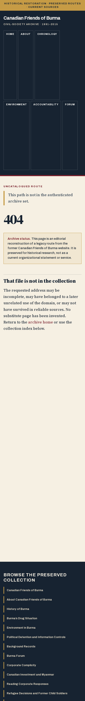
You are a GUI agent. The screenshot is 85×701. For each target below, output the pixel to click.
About (26, 34)
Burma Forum (16, 655)
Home (10, 34)
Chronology (47, 34)
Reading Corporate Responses (27, 684)
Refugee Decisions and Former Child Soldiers (37, 693)
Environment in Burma (21, 627)
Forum (70, 104)
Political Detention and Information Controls (36, 637)
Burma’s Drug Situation (22, 618)
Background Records (21, 646)
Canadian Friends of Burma (25, 590)
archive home (40, 322)
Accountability (46, 104)
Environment (16, 104)
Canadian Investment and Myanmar (30, 674)
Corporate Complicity (21, 665)
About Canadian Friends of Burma (29, 599)
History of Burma (18, 609)
